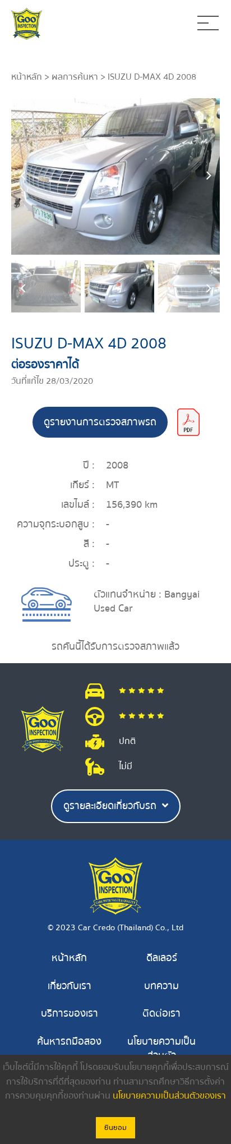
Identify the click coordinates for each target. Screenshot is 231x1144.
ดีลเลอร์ (161, 958)
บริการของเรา (69, 1013)
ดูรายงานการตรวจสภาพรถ (100, 422)
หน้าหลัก (26, 77)
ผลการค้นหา (75, 77)
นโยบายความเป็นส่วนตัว (161, 1049)
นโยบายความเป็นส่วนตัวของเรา (169, 1095)
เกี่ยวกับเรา (69, 986)
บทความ (161, 986)
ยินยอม (115, 1127)
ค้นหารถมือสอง (69, 1041)
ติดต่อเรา (161, 1013)
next (208, 176)
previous (22, 176)
